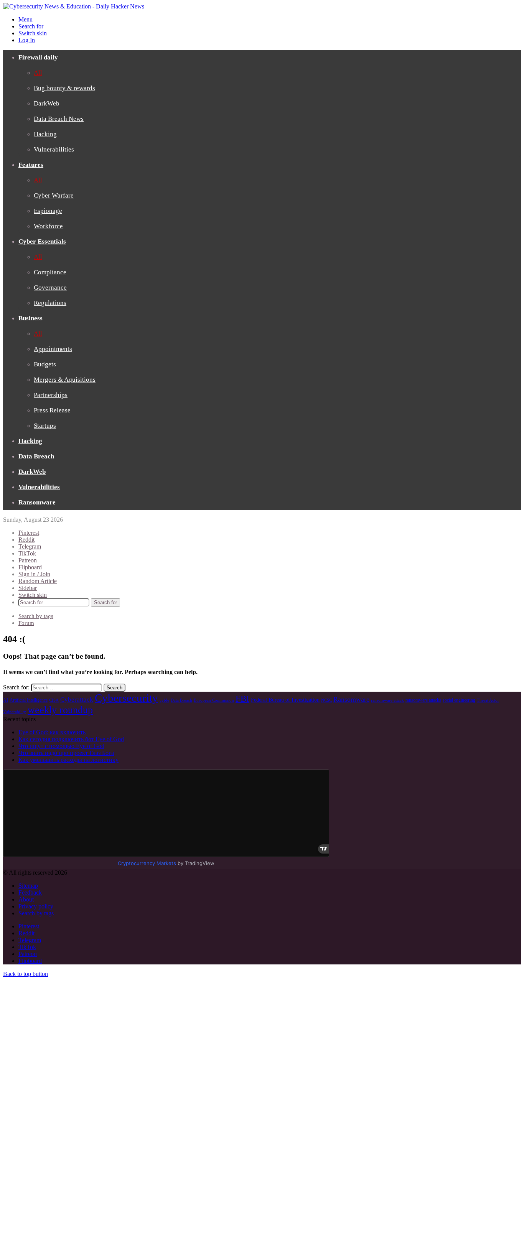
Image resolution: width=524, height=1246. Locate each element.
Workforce (48, 226)
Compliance (50, 272)
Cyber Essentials (42, 241)
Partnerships (51, 395)
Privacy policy (35, 906)
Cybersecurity (126, 698)
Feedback (30, 892)
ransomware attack (387, 700)
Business (30, 318)
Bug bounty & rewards (64, 88)
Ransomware (37, 502)
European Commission (214, 700)
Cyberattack (76, 699)
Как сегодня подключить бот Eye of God (71, 739)
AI (5, 700)
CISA (54, 700)
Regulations (50, 303)
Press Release (52, 410)
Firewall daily (38, 57)
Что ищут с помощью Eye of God (61, 746)
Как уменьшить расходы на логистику (68, 759)
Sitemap (28, 885)
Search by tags (35, 616)
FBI (242, 699)
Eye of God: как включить (52, 732)
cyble (164, 700)
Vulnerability (14, 712)
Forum (26, 623)
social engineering (459, 700)
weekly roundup (60, 709)
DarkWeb (46, 103)
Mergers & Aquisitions (65, 379)
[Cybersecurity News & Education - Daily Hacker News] (73, 6)
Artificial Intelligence (29, 700)
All (38, 72)
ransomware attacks (423, 700)
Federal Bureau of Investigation (285, 700)
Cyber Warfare (54, 195)
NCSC (326, 700)
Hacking (45, 134)
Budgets (45, 364)
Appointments (53, 349)
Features (30, 164)
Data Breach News (59, 118)
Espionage (48, 210)
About (26, 899)
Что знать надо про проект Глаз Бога (66, 753)
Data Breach (36, 456)
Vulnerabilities (54, 149)
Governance (50, 287)
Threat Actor (488, 700)
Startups (45, 425)
